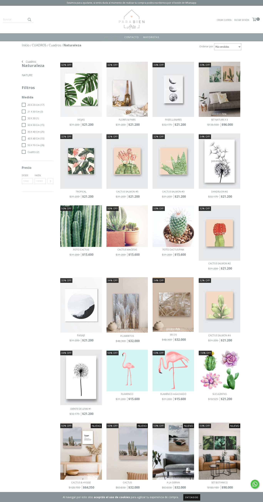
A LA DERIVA (173, 482)
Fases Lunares (173, 119)
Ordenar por (206, 46)
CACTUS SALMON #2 (219, 263)
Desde (25, 175)
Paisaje (81, 335)
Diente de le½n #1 (80, 408)
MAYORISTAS (151, 37)
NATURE (27, 75)
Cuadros (30, 61)
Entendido (191, 497)
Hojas (81, 119)
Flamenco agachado (173, 394)
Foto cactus (81, 249)
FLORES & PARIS (127, 119)
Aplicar (50, 181)
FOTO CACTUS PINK (173, 249)
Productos (112, 37)
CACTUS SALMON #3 (173, 191)
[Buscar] (29, 19)
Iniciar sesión (241, 20)
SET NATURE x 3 (219, 119)
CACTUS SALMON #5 (127, 191)
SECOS (173, 334)
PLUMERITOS (127, 336)
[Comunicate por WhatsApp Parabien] (255, 484)
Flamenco (127, 394)
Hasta (38, 175)
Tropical (81, 191)
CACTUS (127, 482)
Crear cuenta (224, 20)
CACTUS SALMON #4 (219, 335)
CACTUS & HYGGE (81, 482)
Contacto (131, 37)
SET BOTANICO (219, 482)
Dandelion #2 (219, 191)
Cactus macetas (127, 249)
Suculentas (219, 394)
